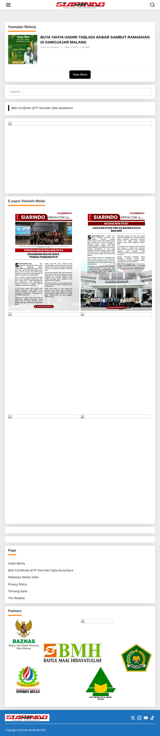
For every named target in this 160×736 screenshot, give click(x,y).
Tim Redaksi (16, 598)
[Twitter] (133, 718)
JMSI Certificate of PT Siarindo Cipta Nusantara (42, 108)
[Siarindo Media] (81, 4)
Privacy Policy (17, 584)
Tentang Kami (18, 591)
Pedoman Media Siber (23, 577)
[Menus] (8, 5)
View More (80, 74)
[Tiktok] (152, 718)
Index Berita (16, 563)
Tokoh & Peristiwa (49, 47)
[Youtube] (146, 718)
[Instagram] (139, 718)
